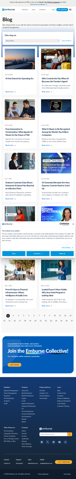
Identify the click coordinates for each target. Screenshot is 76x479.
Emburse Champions (64, 401)
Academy (60, 396)
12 (65, 315)
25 (61, 321)
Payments (7, 396)
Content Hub (61, 393)
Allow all (62, 253)
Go (23, 409)
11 (60, 315)
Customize (37, 253)
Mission (24, 441)
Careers (24, 436)
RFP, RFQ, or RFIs (9, 441)
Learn (33, 9)
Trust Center (67, 474)
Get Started (62, 9)
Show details (66, 247)
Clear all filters (66, 41)
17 (20, 321)
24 (56, 321)
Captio (24, 398)
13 (70, 315)
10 (55, 315)
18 (25, 321)
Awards (24, 433)
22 (46, 321)
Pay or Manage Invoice (11, 438)
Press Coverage (27, 446)
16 (15, 321)
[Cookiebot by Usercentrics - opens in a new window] (61, 224)
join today (14, 365)
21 (41, 321)
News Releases (26, 444)
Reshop (24, 419)
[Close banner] (73, 224)
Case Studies (61, 403)
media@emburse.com (46, 463)
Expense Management (11, 390)
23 (51, 321)
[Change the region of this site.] (71, 10)
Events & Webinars (63, 398)
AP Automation (9, 398)
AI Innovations (8, 431)
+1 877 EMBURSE (63, 462)
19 (30, 321)
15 (9, 321)
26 (66, 321)
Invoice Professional (28, 414)
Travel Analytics (44, 396)
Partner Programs (9, 436)
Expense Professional (28, 406)
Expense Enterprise (28, 403)
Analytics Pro (43, 393)
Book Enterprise (27, 393)
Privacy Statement (43, 474)
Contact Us (7, 463)
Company (42, 9)
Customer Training (63, 406)
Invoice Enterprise (27, 411)
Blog (58, 390)
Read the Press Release (37, 4)
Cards (23, 401)
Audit (6, 403)
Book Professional (27, 396)
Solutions (25, 9)
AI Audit (42, 390)
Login (53, 9)
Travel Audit (43, 398)
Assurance (25, 390)
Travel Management (10, 393)
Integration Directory (11, 433)
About (24, 431)
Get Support (19, 463)
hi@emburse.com (33, 463)
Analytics (7, 401)
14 (4, 321)
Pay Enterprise (26, 416)
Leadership (25, 438)
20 (35, 321)
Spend (24, 422)
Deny (13, 253)
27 (72, 321)
